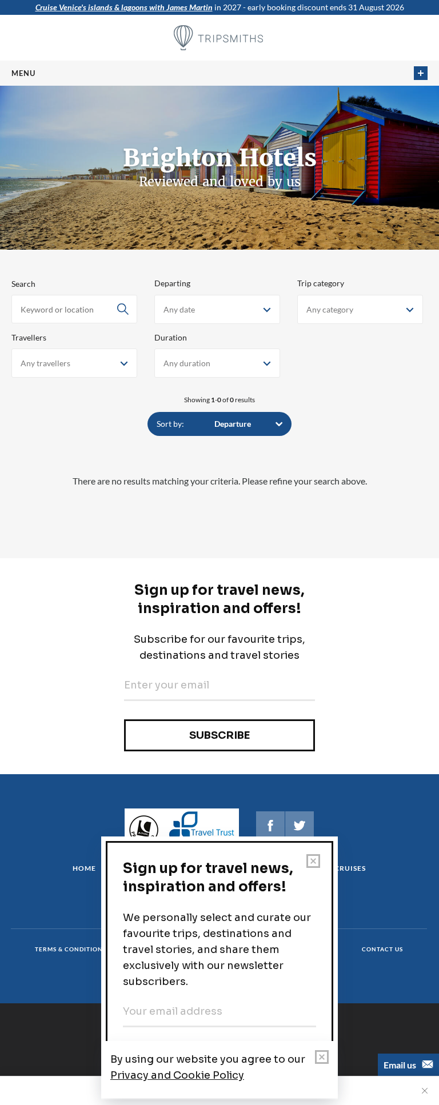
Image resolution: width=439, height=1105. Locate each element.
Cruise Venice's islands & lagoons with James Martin (124, 7)
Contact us (382, 949)
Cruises (350, 868)
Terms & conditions (70, 949)
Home (84, 868)
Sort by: (170, 424)
